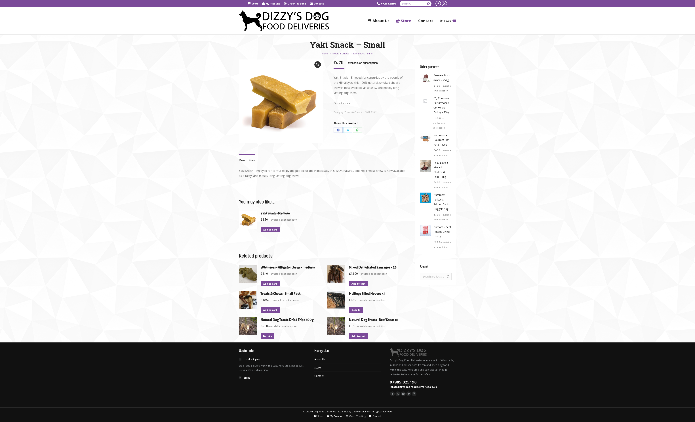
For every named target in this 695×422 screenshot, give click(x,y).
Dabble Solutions (361, 411)
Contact (319, 376)
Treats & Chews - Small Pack (280, 293)
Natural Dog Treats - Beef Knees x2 (373, 319)
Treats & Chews (353, 112)
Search (448, 276)
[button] (317, 64)
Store (317, 367)
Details (355, 310)
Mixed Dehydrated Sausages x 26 (373, 267)
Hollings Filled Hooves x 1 (367, 293)
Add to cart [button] (270, 229)
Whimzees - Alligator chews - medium (288, 267)
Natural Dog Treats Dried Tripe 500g (287, 319)
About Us (319, 359)
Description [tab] (247, 160)
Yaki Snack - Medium (275, 213)
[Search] (428, 4)
